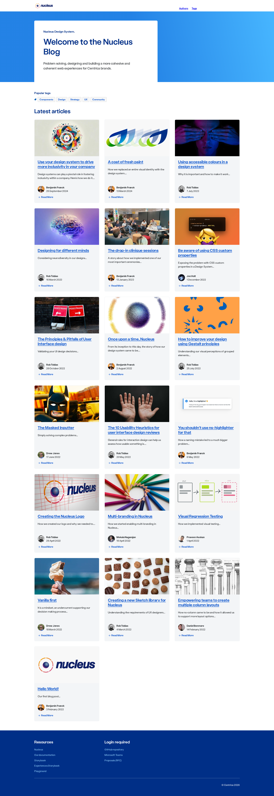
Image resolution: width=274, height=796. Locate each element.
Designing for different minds (63, 250)
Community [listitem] (98, 99)
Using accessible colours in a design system (203, 164)
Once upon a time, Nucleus (131, 338)
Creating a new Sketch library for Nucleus (137, 602)
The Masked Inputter (56, 427)
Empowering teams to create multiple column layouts (203, 602)
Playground (40, 771)
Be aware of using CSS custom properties (205, 253)
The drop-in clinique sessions (133, 250)
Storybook (40, 760)
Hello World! (48, 688)
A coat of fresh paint (125, 161)
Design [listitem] (62, 99)
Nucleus (38, 749)
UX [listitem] (85, 99)
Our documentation (44, 754)
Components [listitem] (46, 99)
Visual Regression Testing (200, 516)
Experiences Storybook (47, 765)
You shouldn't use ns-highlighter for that (206, 430)
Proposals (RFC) (112, 760)
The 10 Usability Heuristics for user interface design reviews (134, 430)
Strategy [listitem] (74, 99)
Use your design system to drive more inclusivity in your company (66, 164)
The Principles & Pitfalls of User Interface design (65, 341)
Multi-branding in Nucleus (130, 516)
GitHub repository (114, 749)
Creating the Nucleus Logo (61, 516)
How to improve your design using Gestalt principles (202, 341)
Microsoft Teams (113, 754)
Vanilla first (47, 600)
